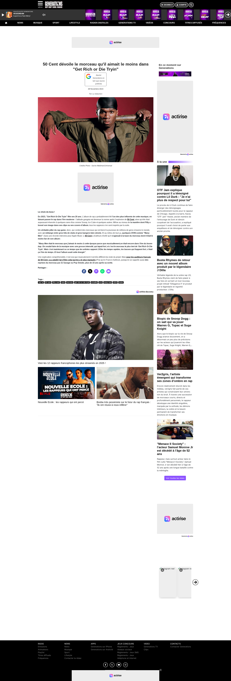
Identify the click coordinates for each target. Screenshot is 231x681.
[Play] (3, 14)
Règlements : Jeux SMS (128, 652)
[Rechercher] (191, 4)
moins (121, 282)
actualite (94, 282)
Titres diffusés (193, 23)
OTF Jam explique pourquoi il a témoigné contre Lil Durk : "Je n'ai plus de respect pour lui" (174, 195)
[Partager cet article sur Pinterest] (95, 272)
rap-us (40, 282)
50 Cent (130, 219)
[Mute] (44, 15)
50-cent (48, 282)
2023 (115, 282)
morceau (70, 282)
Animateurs (43, 649)
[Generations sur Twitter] (112, 664)
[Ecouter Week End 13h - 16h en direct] (175, 74)
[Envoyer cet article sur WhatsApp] (102, 272)
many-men (108, 282)
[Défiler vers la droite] (195, 582)
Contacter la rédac (72, 658)
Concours (169, 23)
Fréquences (219, 23)
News (20, 23)
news (63, 282)
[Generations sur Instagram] (125, 664)
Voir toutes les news (175, 478)
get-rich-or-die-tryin (82, 282)
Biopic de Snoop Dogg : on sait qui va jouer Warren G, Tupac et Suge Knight (174, 323)
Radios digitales (99, 23)
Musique (37, 23)
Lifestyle (74, 23)
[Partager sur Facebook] (83, 272)
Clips (146, 649)
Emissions (42, 646)
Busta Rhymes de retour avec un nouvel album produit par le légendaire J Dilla (174, 265)
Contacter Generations (180, 646)
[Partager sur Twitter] (89, 272)
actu (100, 282)
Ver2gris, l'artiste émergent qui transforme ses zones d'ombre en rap (174, 378)
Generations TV (127, 23)
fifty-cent (56, 282)
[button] (168, 582)
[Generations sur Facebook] (105, 664)
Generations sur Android (102, 649)
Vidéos (149, 23)
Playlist (41, 652)
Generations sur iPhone (101, 646)
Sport (56, 23)
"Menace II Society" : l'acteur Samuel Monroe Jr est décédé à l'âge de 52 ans (175, 449)
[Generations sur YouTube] (118, 664)
